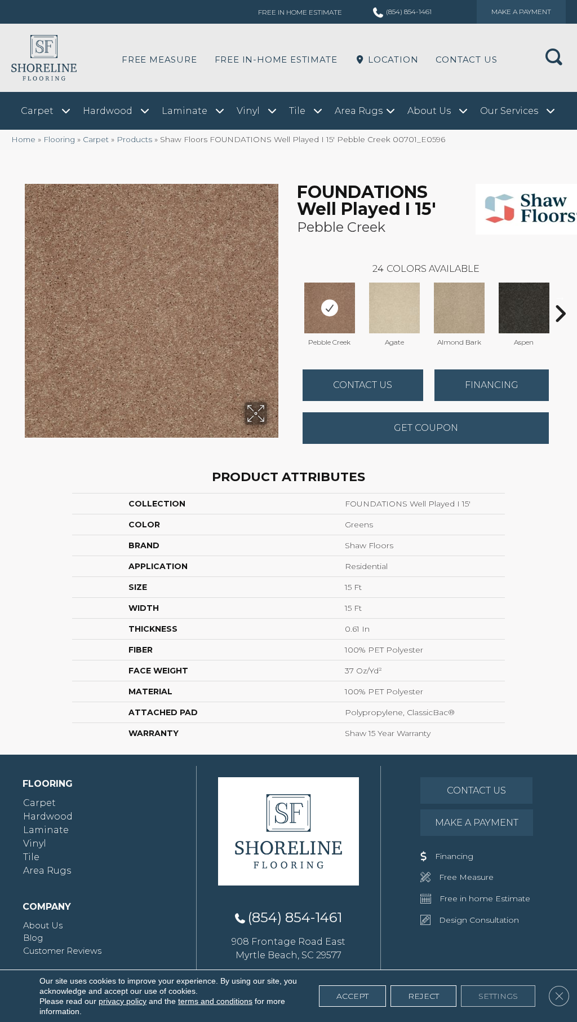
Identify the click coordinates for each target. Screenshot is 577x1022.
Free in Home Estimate (300, 12)
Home (23, 139)
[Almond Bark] (459, 308)
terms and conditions (215, 1001)
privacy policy (123, 1001)
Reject (423, 996)
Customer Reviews (62, 950)
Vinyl (34, 843)
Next (560, 296)
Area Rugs (47, 870)
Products (134, 139)
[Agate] (394, 308)
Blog (33, 937)
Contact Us (466, 59)
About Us (43, 925)
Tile (31, 857)
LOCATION (391, 59)
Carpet (96, 139)
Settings (498, 996)
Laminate (46, 830)
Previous (291, 296)
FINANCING (491, 385)
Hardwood (48, 816)
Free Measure (159, 59)
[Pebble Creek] (329, 308)
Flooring (59, 139)
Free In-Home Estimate (276, 59)
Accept (352, 996)
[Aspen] (524, 308)
